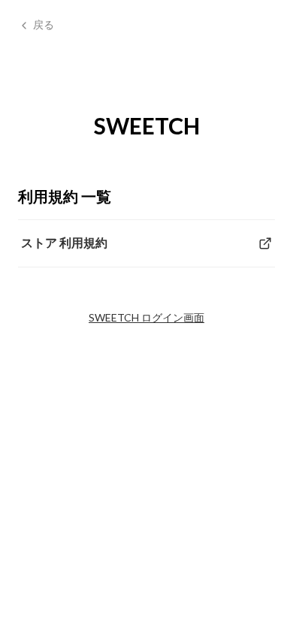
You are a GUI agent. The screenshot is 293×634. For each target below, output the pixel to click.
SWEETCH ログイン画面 (146, 317)
